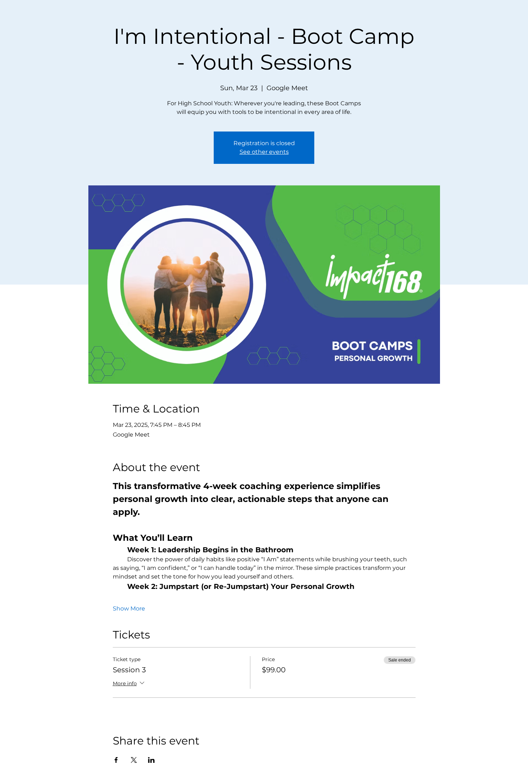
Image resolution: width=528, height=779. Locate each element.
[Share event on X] (133, 760)
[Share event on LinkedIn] (151, 760)
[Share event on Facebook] (116, 760)
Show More (129, 608)
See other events (264, 151)
